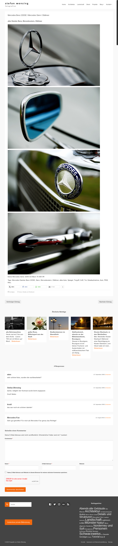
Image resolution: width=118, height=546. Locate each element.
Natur (100, 522)
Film (101, 517)
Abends (84, 508)
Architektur (92, 511)
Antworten (108, 374)
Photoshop (82, 531)
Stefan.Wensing (14, 388)
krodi (9, 404)
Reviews (95, 531)
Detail (95, 514)
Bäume (92, 514)
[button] (14, 286)
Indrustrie (82, 520)
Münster (90, 522)
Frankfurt (106, 517)
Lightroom (106, 520)
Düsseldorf (96, 517)
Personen (100, 528)
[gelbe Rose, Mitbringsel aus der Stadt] (37, 323)
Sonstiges (12, 292)
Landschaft (93, 519)
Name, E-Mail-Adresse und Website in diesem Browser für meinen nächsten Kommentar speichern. (37, 472)
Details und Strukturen (28, 292)
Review (89, 531)
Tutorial (95, 536)
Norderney (89, 526)
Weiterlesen (16, 341)
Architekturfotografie (106, 512)
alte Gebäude (97, 508)
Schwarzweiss (90, 534)
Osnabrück (89, 529)
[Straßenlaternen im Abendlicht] (59, 323)
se (102, 534)
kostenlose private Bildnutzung (18, 522)
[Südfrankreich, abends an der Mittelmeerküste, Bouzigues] (81, 323)
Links (81, 523)
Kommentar (9, 438)
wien (9, 375)
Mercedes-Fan (13, 418)
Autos (20, 292)
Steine (89, 537)
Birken (87, 514)
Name (7, 463)
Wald (101, 537)
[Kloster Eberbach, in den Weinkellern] (103, 323)
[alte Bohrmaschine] (15, 323)
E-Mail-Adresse (47, 463)
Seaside (106, 534)
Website (81, 463)
